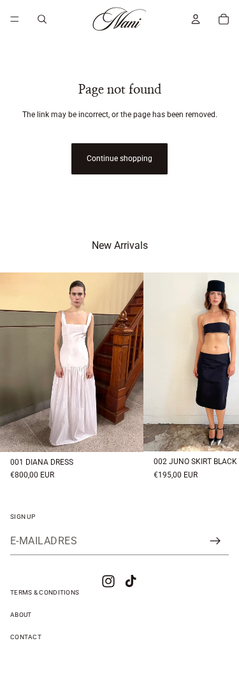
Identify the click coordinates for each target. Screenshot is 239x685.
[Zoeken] (42, 19)
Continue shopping (119, 158)
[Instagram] (108, 581)
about (21, 614)
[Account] (196, 19)
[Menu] (14, 19)
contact (25, 636)
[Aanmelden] (215, 541)
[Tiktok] (130, 581)
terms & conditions (44, 592)
